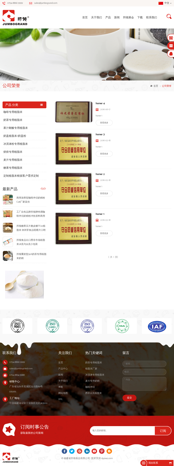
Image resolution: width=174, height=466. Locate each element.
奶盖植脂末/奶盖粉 (14, 136)
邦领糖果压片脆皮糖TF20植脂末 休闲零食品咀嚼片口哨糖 (31, 228)
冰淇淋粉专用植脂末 (15, 144)
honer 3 (100, 135)
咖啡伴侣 (90, 387)
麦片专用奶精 (92, 381)
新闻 (117, 17)
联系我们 (151, 17)
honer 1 (100, 214)
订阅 (163, 431)
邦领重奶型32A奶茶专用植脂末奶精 (31, 256)
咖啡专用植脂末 (12, 112)
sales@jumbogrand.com (45, 3)
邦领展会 (128, 17)
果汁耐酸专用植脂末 (15, 128)
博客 (60, 387)
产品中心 (63, 369)
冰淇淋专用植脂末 (94, 375)
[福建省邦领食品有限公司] (18, 17)
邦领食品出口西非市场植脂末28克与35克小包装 (30, 242)
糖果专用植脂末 (12, 168)
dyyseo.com (107, 458)
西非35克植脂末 (93, 393)
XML (60, 399)
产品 (108, 17)
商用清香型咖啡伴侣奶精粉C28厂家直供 (30, 200)
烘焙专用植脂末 (12, 152)
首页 (85, 17)
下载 (140, 17)
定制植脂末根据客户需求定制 (21, 176)
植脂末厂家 (91, 369)
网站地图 (63, 393)
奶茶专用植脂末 (12, 120)
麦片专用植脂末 (12, 160)
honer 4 (100, 103)
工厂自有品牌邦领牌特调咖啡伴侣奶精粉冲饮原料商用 (30, 214)
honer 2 (100, 174)
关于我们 (96, 17)
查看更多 (104, 123)
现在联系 (153, 463)
